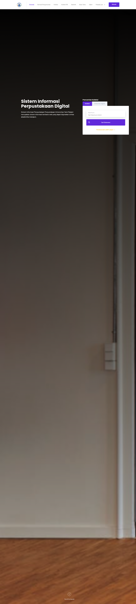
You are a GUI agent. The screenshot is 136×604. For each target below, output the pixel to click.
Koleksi (56, 4)
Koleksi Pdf (64, 4)
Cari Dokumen (105, 122)
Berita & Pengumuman (43, 4)
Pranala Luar (99, 4)
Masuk (114, 4)
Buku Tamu (82, 4)
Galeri (90, 4)
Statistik (73, 4)
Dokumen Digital (99, 104)
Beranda (31, 4)
